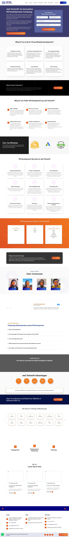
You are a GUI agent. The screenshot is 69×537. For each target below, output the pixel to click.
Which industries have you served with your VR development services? (25, 343)
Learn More (56, 258)
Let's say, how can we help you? (16, 33)
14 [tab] (42, 502)
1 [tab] (29, 245)
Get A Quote (63, 2)
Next (63, 233)
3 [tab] (32, 245)
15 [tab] (43, 502)
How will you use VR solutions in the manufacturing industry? (23, 348)
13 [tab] (43, 428)
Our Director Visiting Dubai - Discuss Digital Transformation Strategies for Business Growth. (34, 487)
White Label (50, 2)
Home (26, 2)
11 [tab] (41, 369)
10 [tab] (39, 369)
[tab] (35, 329)
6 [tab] (36, 245)
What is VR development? (15, 329)
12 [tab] (42, 369)
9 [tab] (38, 369)
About (30, 2)
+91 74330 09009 (12, 522)
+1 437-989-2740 (50, 521)
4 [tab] (33, 245)
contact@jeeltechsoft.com (14, 525)
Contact (56, 2)
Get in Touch (58, 87)
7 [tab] (38, 245)
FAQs (46, 2)
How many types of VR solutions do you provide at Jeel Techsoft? (24, 334)
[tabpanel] (35, 145)
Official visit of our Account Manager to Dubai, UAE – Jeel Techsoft (53, 487)
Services (35, 2)
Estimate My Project (48, 29)
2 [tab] (30, 245)
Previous (5, 233)
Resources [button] (41, 2)
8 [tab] (39, 245)
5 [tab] (35, 245)
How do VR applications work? (16, 338)
